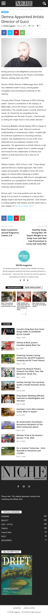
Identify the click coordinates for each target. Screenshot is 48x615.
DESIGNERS (6, 540)
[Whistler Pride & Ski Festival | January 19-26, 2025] (8, 438)
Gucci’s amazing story (23, 206)
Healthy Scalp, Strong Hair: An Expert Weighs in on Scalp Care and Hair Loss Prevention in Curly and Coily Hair (36, 236)
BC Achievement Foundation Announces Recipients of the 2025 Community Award (30, 424)
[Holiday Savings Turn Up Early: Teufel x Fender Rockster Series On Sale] (8, 385)
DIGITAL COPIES (29, 608)
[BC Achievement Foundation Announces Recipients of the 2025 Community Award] (8, 425)
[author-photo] (24, 256)
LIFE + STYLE (7, 524)
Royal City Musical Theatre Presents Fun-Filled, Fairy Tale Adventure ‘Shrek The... (30, 371)
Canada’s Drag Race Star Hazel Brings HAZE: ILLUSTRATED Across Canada (30, 331)
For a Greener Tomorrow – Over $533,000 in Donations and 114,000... (31, 450)
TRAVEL (4, 528)
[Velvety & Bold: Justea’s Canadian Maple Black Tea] (8, 346)
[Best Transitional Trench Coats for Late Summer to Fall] (8, 297)
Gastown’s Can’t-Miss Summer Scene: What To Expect (30, 410)
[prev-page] (22, 314)
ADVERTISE (17, 608)
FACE (3, 536)
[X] (27, 281)
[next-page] (25, 314)
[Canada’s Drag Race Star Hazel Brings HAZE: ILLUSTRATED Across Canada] (8, 331)
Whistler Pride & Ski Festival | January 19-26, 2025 (30, 436)
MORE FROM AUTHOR (33, 287)
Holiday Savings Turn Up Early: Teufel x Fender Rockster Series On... (31, 385)
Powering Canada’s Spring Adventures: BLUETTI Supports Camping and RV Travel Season (31, 358)
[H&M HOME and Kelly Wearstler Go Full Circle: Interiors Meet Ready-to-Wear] (24, 297)
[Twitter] (10, 32)
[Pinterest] (16, 32)
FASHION (10, 9)
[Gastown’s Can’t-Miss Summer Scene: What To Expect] (8, 412)
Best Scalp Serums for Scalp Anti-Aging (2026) (39, 304)
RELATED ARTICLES (14, 287)
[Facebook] (4, 32)
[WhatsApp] (22, 32)
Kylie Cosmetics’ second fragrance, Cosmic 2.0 (10, 232)
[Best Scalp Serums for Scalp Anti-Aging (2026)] (39, 297)
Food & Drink (6, 532)
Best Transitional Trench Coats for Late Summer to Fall (8, 304)
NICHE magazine (9, 26)
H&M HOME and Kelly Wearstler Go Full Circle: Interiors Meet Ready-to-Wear (24, 306)
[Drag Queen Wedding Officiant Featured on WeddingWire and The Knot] (8, 398)
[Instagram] (24, 487)
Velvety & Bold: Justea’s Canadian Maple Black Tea (28, 343)
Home (3, 9)
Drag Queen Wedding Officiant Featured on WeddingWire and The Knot (30, 398)
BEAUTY (4, 520)
